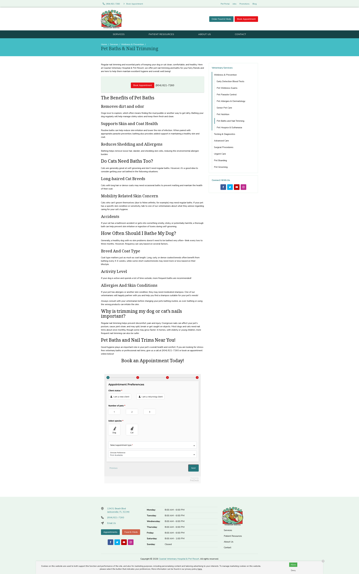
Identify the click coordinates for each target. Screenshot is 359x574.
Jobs (234, 4)
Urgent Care (220, 153)
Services (119, 34)
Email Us (111, 523)
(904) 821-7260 (165, 85)
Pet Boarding (220, 160)
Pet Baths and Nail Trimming (230, 120)
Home (104, 44)
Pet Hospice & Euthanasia (229, 127)
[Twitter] (230, 187)
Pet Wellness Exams (227, 88)
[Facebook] (223, 187)
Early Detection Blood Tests (230, 81)
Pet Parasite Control (227, 94)
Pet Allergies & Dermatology (231, 101)
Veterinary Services (222, 67)
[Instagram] (243, 187)
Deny (293, 570)
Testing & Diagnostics (224, 134)
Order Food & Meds (221, 19)
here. (200, 569)
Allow (293, 564)
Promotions (244, 4)
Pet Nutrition (223, 114)
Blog (255, 4)
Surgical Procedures (223, 147)
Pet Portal (225, 4)
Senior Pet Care (224, 107)
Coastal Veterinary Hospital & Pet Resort (179, 558)
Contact (240, 34)
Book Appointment (246, 19)
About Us (204, 34)
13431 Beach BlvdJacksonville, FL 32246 (118, 510)
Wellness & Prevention (132, 44)
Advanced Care (221, 140)
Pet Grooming (221, 167)
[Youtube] (237, 187)
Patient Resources (161, 34)
